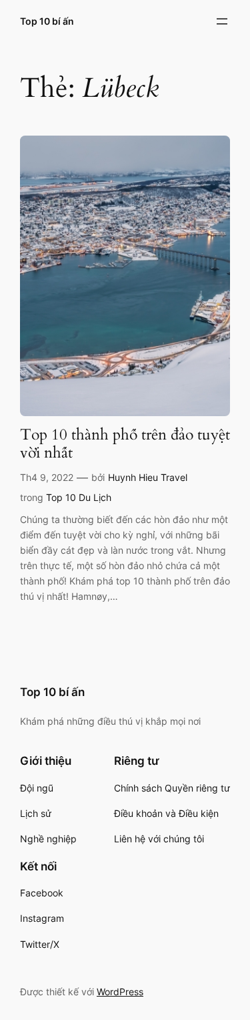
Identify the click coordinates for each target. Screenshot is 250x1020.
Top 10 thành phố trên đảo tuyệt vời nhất (125, 444)
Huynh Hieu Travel (147, 477)
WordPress (120, 991)
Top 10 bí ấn (47, 21)
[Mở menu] (222, 21)
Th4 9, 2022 (46, 477)
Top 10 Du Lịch (78, 497)
